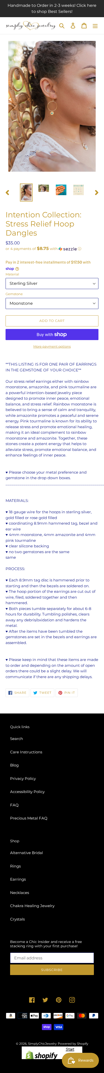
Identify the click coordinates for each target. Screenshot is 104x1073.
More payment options (52, 346)
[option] (26, 192)
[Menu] (95, 25)
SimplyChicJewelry (42, 1043)
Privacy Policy (23, 778)
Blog (14, 765)
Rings (15, 866)
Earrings (18, 879)
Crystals (17, 919)
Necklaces (19, 892)
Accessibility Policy (27, 791)
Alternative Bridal (26, 852)
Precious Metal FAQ (28, 818)
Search (16, 738)
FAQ (14, 805)
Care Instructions (26, 752)
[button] (52, 248)
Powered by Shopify (73, 1043)
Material (12, 274)
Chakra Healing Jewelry (32, 905)
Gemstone (14, 294)
